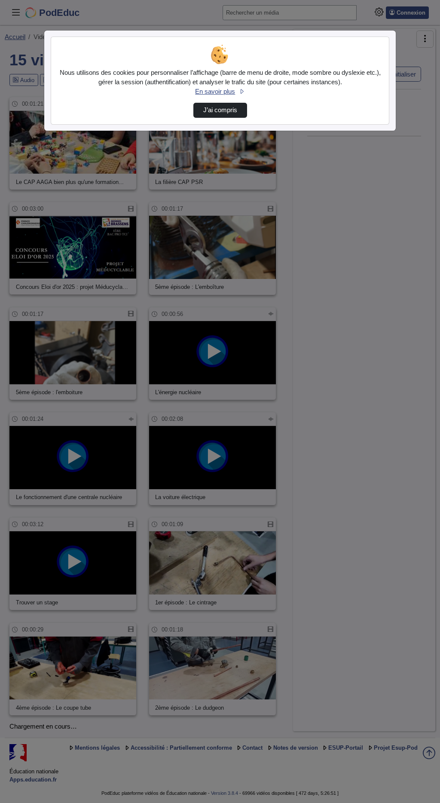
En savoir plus (215, 91)
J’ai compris (220, 110)
